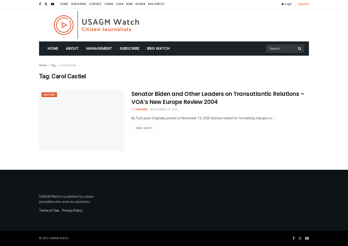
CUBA (119, 4)
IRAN (129, 4)
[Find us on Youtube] (52, 4)
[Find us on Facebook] (40, 4)
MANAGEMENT (99, 48)
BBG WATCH (156, 4)
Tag (53, 65)
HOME (64, 4)
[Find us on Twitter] (46, 4)
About (72, 48)
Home (53, 48)
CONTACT (95, 4)
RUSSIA (140, 4)
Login (288, 4)
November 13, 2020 (165, 109)
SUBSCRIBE (78, 4)
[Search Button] (300, 48)
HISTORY (49, 95)
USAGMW (141, 109)
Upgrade (303, 4)
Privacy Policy (72, 210)
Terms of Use (49, 210)
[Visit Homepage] (96, 25)
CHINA (109, 4)
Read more (146, 128)
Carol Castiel (67, 65)
